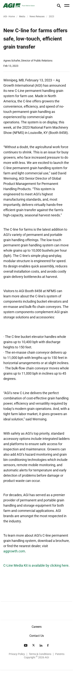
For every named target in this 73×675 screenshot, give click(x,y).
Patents (59, 654)
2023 (51, 16)
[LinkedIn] (41, 645)
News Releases (37, 16)
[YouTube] (26, 645)
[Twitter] (34, 645)
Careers (37, 626)
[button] (59, 6)
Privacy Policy (17, 654)
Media (22, 16)
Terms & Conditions (40, 654)
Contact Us (36, 636)
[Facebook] (48, 645)
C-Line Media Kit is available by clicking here (36, 565)
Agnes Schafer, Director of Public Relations (27, 60)
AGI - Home (9, 16)
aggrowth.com (14, 551)
